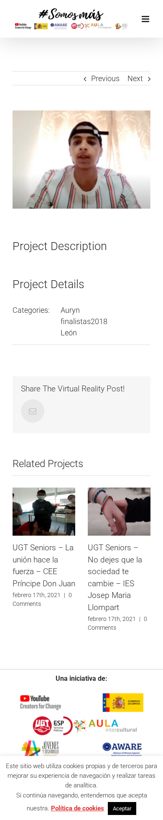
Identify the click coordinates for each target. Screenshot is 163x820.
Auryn (70, 310)
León (69, 332)
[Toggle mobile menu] (146, 19)
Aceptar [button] (122, 808)
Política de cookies (77, 808)
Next (135, 78)
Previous (105, 78)
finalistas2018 (84, 321)
